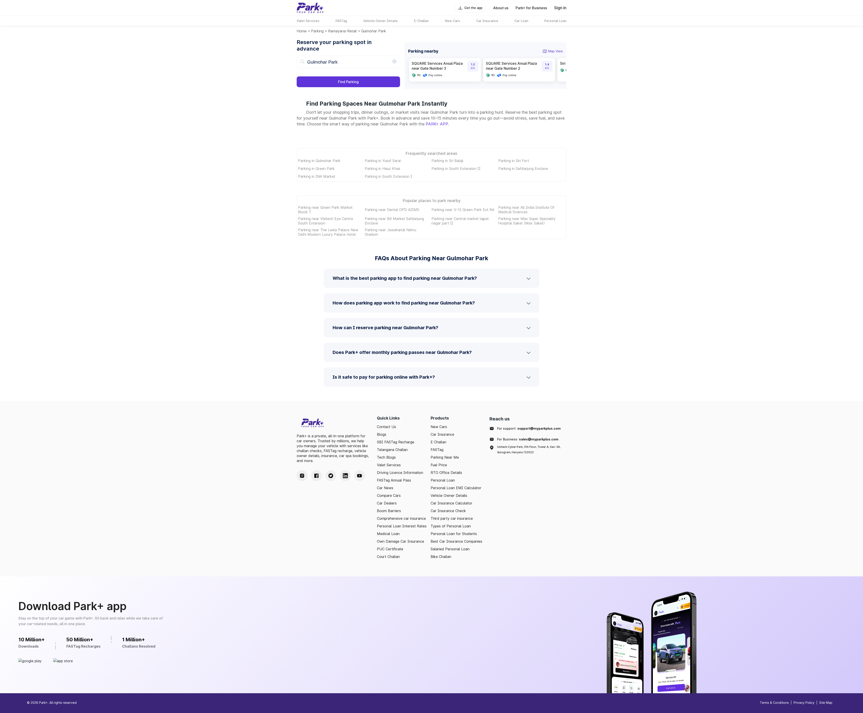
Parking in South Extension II (456, 168)
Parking (317, 31)
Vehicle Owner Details (449, 495)
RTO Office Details (446, 472)
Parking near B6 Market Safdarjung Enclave (394, 220)
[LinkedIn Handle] (345, 475)
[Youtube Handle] (359, 475)
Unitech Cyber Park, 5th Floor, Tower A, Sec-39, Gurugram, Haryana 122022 (529, 449)
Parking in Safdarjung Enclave (523, 168)
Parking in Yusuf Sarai (383, 160)
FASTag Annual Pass (394, 480)
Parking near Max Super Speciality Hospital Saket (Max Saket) (527, 220)
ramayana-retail (342, 31)
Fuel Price (439, 465)
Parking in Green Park (316, 168)
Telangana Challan (392, 449)
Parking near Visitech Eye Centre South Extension (325, 220)
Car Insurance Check (448, 511)
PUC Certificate (390, 549)
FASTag (437, 449)
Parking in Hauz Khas (382, 168)
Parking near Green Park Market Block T (325, 209)
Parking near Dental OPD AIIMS (392, 209)
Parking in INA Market (316, 176)
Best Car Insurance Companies (456, 541)
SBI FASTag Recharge (395, 442)
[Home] (310, 8)
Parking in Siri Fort (513, 160)
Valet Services (389, 465)
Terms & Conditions (774, 702)
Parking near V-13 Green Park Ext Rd (463, 209)
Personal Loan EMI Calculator (456, 488)
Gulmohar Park (373, 31)
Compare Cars (389, 495)
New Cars (439, 426)
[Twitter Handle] (330, 475)
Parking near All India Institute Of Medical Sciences (526, 209)
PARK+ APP (437, 124)
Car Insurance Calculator (451, 503)
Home (302, 31)
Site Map (825, 702)
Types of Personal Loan (451, 526)
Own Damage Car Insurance (400, 541)
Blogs (381, 434)
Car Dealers (387, 503)
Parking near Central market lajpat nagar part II (460, 220)
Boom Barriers (389, 511)
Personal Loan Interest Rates (402, 526)
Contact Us (386, 426)
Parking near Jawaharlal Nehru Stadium (390, 232)
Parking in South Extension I (388, 176)
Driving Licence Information (400, 472)
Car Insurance (442, 434)
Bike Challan (441, 556)
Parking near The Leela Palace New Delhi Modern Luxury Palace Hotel (328, 232)
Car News (385, 488)
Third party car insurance (452, 518)
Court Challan (388, 556)
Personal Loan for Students (454, 533)
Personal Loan (443, 480)
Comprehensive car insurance (401, 518)
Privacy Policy (804, 702)
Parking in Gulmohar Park (319, 160)
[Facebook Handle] (316, 475)
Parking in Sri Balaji (447, 160)
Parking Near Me (445, 457)
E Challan (438, 442)
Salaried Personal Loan (450, 549)
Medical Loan (388, 533)
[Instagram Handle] (302, 475)
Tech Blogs (386, 457)
